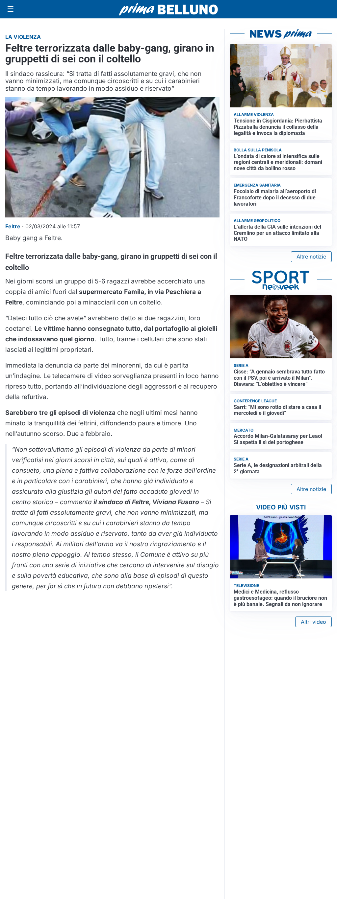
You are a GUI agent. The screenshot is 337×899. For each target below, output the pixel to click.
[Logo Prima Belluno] (168, 9)
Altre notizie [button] (311, 256)
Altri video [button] (313, 621)
